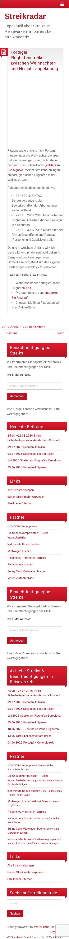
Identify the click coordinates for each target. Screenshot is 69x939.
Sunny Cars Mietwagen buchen (26, 571)
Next (60, 333)
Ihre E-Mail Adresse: (19, 374)
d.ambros (39, 327)
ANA (28, 288)
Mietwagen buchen (19, 551)
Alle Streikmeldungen (20, 490)
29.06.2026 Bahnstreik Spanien (27, 467)
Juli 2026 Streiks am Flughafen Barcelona (34, 460)
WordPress (41, 927)
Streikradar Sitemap (19, 503)
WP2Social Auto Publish (19, 937)
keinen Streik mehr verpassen (25, 496)
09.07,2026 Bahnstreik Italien (26, 447)
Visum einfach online (20, 578)
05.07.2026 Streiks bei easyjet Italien (30, 453)
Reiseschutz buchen (20, 564)
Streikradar (25, 16)
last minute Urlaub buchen (23, 544)
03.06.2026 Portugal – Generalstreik (30, 742)
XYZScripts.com (54, 937)
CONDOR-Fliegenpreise (22, 526)
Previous (11, 333)
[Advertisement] (34, 109)
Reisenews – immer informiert (26, 558)
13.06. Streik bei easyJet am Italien (29, 736)
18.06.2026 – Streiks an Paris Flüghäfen (33, 729)
